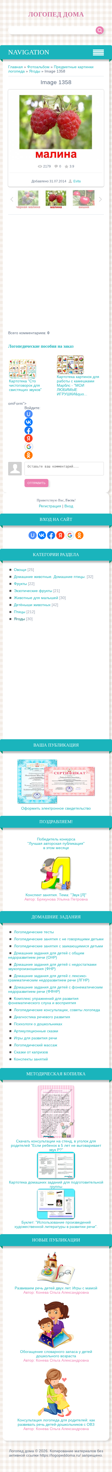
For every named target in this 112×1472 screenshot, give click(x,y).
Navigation (28, 52)
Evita (77, 181)
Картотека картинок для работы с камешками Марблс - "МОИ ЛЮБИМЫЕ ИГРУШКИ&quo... (78, 385)
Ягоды (34, 71)
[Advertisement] (56, 273)
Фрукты (20, 583)
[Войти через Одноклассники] (28, 455)
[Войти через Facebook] (28, 430)
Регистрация (50, 506)
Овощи (20, 569)
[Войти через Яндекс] (28, 438)
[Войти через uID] (28, 414)
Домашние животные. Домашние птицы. (50, 576)
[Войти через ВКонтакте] (28, 422)
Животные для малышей (36, 598)
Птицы (19, 612)
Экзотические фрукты (33, 591)
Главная (15, 67)
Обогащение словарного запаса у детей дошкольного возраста (56, 1353)
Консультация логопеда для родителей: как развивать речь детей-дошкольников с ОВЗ (56, 1422)
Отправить (36, 483)
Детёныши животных (32, 605)
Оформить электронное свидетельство (56, 808)
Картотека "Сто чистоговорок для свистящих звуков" (25, 385)
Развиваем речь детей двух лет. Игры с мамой (56, 1288)
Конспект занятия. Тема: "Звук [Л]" (56, 895)
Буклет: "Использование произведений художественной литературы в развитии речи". (56, 1224)
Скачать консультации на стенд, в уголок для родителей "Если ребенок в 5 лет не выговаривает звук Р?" (56, 1145)
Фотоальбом (38, 67)
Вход (68, 506)
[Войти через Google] (28, 446)
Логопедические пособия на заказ (40, 346)
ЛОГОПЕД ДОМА (56, 14)
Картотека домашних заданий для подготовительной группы (56, 1184)
